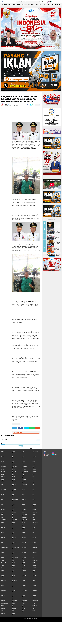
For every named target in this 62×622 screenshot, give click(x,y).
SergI (13, 572)
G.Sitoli (23, 491)
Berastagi (14, 471)
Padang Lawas (25, 545)
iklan (2, 504)
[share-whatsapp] (33, 105)
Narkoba (3, 537)
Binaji (2, 474)
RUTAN (23, 567)
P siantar (24, 542)
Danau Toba (24, 484)
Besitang (34, 471)
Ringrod (2, 567)
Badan (23, 459)
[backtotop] (31, 449)
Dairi (33, 481)
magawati (34, 524)
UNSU (13, 610)
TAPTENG (3, 598)
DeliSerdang (3, 489)
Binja (13, 474)
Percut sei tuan (15, 557)
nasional (24, 537)
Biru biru (3, 476)
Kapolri (34, 509)
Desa (33, 489)
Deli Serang (3, 486)
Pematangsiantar (15, 555)
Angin (2, 456)
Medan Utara (35, 529)
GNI (33, 494)
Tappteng (3, 595)
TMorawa (3, 605)
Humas (44, 4)
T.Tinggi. (13, 588)
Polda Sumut (35, 560)
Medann (2, 532)
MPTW (13, 534)
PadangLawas (24, 547)
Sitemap (36, 618)
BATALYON (13, 464)
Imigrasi (13, 504)
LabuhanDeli (24, 519)
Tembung (13, 603)
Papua (13, 552)
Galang (2, 494)
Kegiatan (24, 512)
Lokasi (13, 524)
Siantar (2, 575)
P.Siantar (34, 542)
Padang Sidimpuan (15, 547)
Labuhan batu (4, 519)
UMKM (2, 610)
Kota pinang (24, 514)
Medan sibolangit (25, 529)
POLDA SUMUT (3, 562)
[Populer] (51, 2)
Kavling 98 (14, 512)
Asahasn (34, 456)
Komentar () (38, 104)
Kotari (34, 514)
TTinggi (23, 608)
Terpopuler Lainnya (51, 252)
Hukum (14, 4)
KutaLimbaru (24, 517)
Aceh (23, 451)
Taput (23, 598)
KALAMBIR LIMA (6, 94)
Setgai (23, 572)
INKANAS (23, 504)
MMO (33, 532)
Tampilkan (37, 439)
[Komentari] (37, 428)
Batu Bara (35, 466)
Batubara (13, 469)
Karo (2, 512)
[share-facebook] (28, 105)
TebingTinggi (35, 600)
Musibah (34, 534)
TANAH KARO (24, 590)
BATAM (34, 464)
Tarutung (3, 600)
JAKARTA (2, 507)
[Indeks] (48, 2)
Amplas (34, 454)
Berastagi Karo (25, 471)
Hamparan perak (15, 499)
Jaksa (23, 507)
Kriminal (48, 4)
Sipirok (34, 580)
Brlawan (13, 479)
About (25, 618)
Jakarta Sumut (15, 507)
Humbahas (35, 502)
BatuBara (24, 469)
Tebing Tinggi (24, 600)
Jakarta (18, 4)
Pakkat (2, 550)
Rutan (37, 4)
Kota (12, 514)
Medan (5, 4)
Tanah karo (3, 590)
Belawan (9, 4)
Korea (2, 514)
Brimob (2, 479)
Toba (13, 605)
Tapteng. (13, 598)
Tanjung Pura (4, 593)
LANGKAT (23, 522)
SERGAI (2, 572)
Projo (2, 565)
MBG (12, 527)
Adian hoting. (24, 454)
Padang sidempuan (36, 545)
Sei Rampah (24, 570)
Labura (34, 519)
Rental (23, 565)
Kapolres (24, 509)
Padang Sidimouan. (5, 547)
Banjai (23, 461)
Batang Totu (14, 466)
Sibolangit (35, 575)
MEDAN (34, 527)
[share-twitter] (31, 105)
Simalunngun (14, 580)
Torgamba (3, 608)
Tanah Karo (14, 590)
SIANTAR (13, 575)
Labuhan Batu (14, 519)
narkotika (14, 537)
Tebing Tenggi (14, 600)
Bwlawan (24, 479)
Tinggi (34, 603)
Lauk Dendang (35, 522)
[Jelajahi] (60, 2)
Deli (33, 484)
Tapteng (34, 595)
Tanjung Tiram (15, 593)
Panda (34, 550)
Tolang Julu (35, 605)
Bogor (23, 476)
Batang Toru (3, 466)
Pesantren (24, 557)
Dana (2, 484)
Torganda (14, 608)
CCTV (33, 479)
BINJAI (34, 474)
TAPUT (34, 598)
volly (23, 610)
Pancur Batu (24, 550)
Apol (13, 456)
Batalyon (3, 464)
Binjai (23, 474)
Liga (2, 524)
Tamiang (34, 588)
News (29, 4)
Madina (23, 524)
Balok (13, 461)
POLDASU (13, 562)
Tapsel (13, 595)
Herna (34, 499)
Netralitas (57, 4)
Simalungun (35, 577)
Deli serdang (14, 486)
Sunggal (3, 585)
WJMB (34, 610)
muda (23, 534)
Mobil (2, 534)
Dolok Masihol (4, 491)
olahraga (14, 542)
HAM (2, 499)
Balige (2, 461)
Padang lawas (14, 545)
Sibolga (2, 577)
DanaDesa (14, 484)
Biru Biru (13, 476)
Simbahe (23, 580)
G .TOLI (13, 491)
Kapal (13, 509)
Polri (34, 562)
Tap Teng (24, 593)
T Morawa (24, 585)
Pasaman (24, 552)
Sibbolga (24, 575)
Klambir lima (35, 512)
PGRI (33, 557)
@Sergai (2, 451)
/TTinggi (13, 451)
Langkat (13, 522)
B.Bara (2, 459)
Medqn (23, 532)
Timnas (23, 603)
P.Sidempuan (3, 545)
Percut (2, 557)
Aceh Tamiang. (4, 454)
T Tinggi (34, 585)
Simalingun (24, 577)
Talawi (23, 588)
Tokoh (23, 605)
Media (53, 4)
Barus (34, 461)
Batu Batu (3, 469)
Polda (23, 560)
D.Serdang (14, 481)
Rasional (13, 565)
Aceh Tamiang (35, 451)
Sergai (34, 570)
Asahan (23, 456)
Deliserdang (24, 4)
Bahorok (34, 459)
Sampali (2, 570)
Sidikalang (14, 577)
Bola (33, 476)
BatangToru (24, 466)
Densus (23, 489)
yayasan (13, 613)
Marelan (3, 527)
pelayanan (35, 552)
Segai (13, 570)
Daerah (23, 481)
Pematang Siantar (4, 555)
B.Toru (13, 459)
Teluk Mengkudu (4, 603)
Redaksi (33, 618)
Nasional (34, 537)
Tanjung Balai (35, 590)
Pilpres (2, 560)
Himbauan (3, 502)
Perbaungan (35, 555)
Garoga (13, 494)
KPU (2, 517)
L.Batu (34, 517)
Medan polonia (15, 529)
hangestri (24, 499)
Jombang (34, 507)
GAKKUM (34, 491)
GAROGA (23, 494)
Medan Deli (3, 529)
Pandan (2, 552)
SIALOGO (34, 572)
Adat (40, 4)
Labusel (2, 522)
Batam (23, 464)
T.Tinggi (2, 588)
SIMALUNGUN (3, 580)
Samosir (34, 567)
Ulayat (34, 608)
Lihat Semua (21, 446)
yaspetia (3, 613)
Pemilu (23, 555)
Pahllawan (35, 547)
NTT (2, 542)
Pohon (13, 560)
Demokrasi (14, 489)
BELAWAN (3, 471)
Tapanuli (34, 593)
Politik (32, 4)
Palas (13, 550)
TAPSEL (23, 595)
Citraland (3, 481)
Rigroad (34, 565)
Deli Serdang (24, 486)
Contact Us (29, 618)
